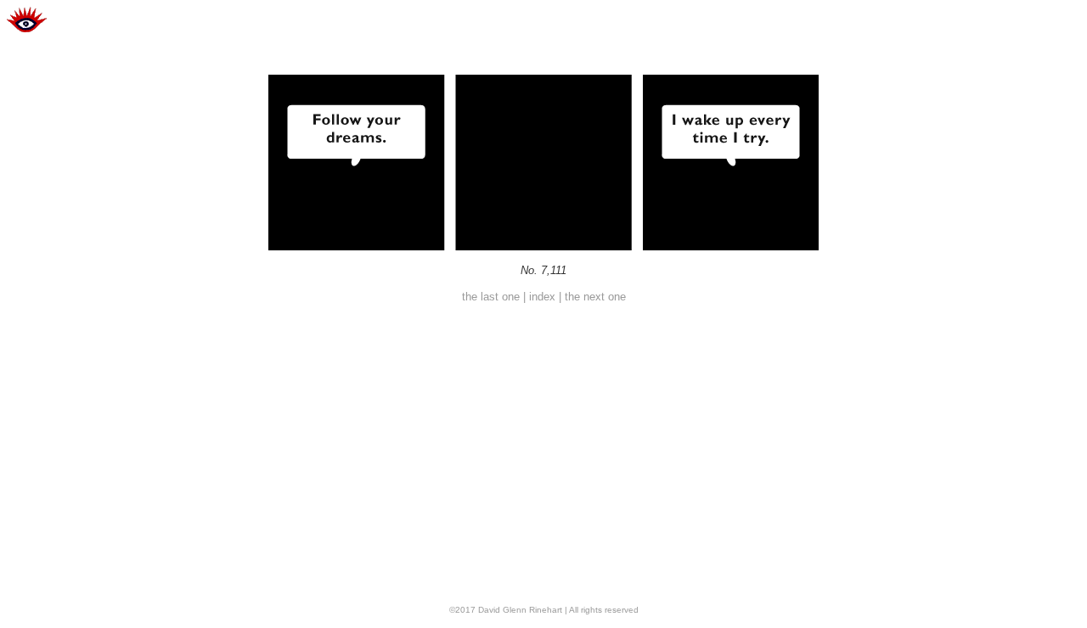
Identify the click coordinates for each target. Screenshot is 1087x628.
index (542, 296)
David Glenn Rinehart (520, 609)
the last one (491, 296)
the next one (595, 296)
